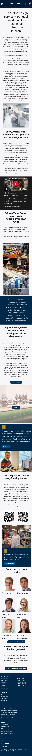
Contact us (16, 407)
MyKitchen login (5, 730)
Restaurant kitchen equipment (9, 710)
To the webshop (16, 382)
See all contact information (16, 642)
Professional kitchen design (8, 718)
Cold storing (4, 698)
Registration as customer (7, 733)
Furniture (3, 702)
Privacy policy (4, 749)
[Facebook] (4, 743)
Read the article (9, 563)
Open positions (5, 726)
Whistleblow (16, 751)
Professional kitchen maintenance (10, 716)
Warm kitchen (4, 696)
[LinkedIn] (8, 743)
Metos (3, 722)
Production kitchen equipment (9, 712)
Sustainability (4, 724)
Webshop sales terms (23, 749)
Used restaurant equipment (8, 714)
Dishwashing (4, 700)
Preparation (4, 695)
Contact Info (5, 676)
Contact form (4, 688)
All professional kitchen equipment (10, 709)
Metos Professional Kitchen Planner (16, 668)
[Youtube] (6, 743)
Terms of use (12, 749)
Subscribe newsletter (6, 731)
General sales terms (6, 751)
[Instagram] (2, 743)
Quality (3, 728)
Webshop (4, 692)
